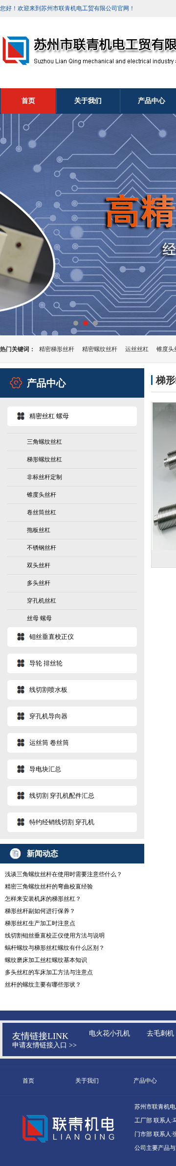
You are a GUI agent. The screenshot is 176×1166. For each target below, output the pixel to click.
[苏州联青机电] (88, 224)
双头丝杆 (38, 565)
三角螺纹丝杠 (44, 441)
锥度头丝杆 (41, 494)
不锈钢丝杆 (41, 547)
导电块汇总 (45, 769)
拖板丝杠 (38, 530)
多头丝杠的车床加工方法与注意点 (49, 972)
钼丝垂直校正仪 (51, 636)
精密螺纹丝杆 (99, 349)
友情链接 (29, 1036)
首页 (28, 100)
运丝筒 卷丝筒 (49, 742)
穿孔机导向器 (48, 716)
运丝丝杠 (137, 349)
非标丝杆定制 (44, 477)
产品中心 (145, 1080)
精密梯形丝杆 (56, 349)
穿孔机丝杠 (41, 600)
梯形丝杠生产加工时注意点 (40, 923)
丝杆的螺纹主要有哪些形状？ (43, 984)
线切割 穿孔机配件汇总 (61, 795)
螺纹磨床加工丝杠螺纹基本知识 (46, 960)
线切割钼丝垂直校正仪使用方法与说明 (55, 935)
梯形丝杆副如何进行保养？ (40, 911)
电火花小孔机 (109, 1033)
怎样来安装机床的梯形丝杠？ (43, 898)
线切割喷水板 (48, 689)
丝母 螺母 (39, 618)
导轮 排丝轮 (46, 663)
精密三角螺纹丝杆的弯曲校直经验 (49, 886)
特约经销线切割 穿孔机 (61, 822)
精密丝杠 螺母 (49, 416)
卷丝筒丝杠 (41, 512)
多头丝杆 (38, 583)
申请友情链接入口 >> (44, 1045)
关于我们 (88, 100)
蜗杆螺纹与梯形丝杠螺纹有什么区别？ (55, 947)
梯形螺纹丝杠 (44, 459)
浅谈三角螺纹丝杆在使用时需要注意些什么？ (63, 874)
